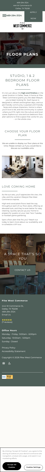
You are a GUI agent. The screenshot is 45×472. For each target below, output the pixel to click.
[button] (33, 15)
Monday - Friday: (10, 334)
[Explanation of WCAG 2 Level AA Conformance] (7, 377)
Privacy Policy (8, 347)
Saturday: (6, 338)
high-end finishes (29, 93)
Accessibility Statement (14, 351)
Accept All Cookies (11, 466)
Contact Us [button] (22, 270)
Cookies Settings (33, 467)
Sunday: (6, 341)
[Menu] (4, 15)
